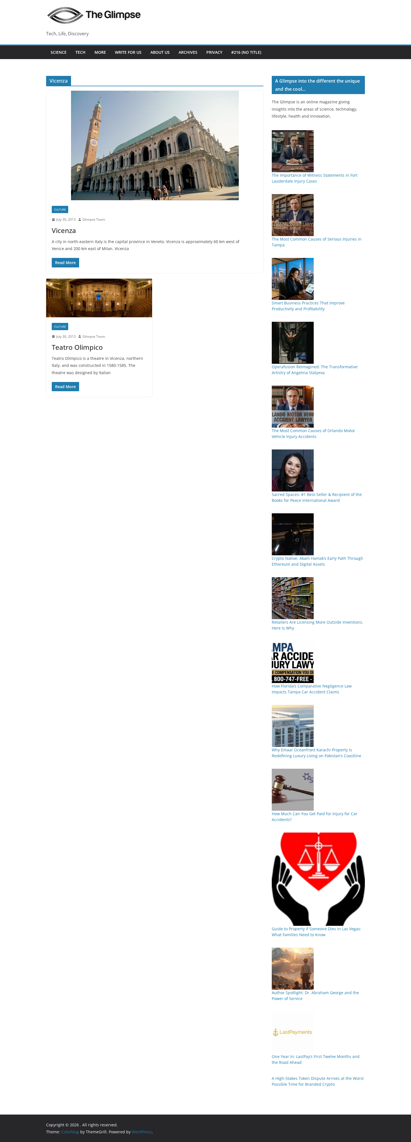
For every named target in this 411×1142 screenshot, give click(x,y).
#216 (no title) (246, 52)
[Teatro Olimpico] (99, 298)
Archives (188, 52)
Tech (80, 52)
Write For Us (128, 52)
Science (59, 52)
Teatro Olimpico (77, 347)
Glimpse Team (93, 219)
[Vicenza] (154, 145)
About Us (160, 52)
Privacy (214, 52)
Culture (60, 209)
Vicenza (64, 230)
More (100, 52)
